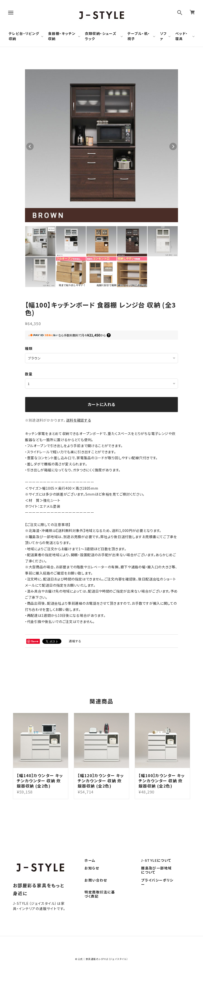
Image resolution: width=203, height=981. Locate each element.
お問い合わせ (95, 880)
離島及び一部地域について (156, 870)
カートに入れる (101, 404)
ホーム (89, 860)
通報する (75, 641)
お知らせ (91, 868)
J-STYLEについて (156, 860)
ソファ (163, 36)
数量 (29, 373)
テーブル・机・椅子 (138, 36)
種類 (29, 348)
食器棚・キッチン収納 (62, 36)
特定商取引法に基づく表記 (99, 894)
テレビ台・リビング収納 (24, 36)
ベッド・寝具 (181, 36)
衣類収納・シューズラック (101, 36)
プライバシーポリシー (157, 882)
